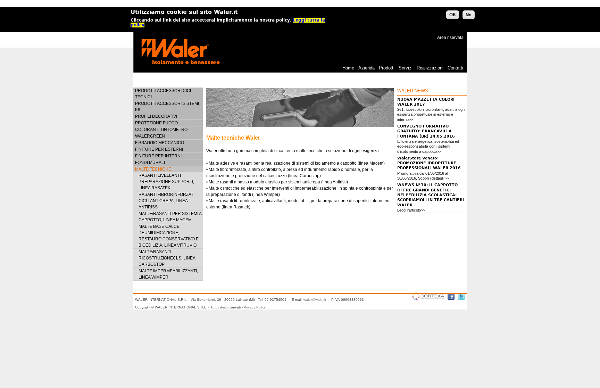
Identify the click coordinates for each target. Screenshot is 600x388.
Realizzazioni (430, 68)
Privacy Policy (255, 307)
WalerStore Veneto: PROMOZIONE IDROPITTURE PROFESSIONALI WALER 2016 (429, 163)
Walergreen (150, 136)
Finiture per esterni (159, 149)
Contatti (455, 68)
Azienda (366, 68)
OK (452, 14)
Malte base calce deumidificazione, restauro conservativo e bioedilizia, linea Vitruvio (169, 236)
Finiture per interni (158, 156)
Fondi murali (150, 162)
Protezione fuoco (156, 123)
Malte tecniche (153, 169)
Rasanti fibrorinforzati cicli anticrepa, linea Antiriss (166, 200)
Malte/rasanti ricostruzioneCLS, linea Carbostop (167, 258)
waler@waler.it (314, 300)
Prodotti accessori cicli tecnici (164, 93)
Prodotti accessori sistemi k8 (167, 106)
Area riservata (450, 37)
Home (348, 68)
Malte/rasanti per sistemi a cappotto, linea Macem (170, 216)
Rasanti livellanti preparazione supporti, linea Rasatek (166, 181)
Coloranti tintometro (161, 129)
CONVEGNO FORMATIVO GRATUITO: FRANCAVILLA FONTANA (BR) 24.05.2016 (426, 131)
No (469, 14)
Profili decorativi (156, 116)
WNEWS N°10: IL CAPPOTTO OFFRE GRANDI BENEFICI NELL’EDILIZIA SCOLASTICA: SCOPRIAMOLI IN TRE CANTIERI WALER (430, 195)
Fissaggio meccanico (159, 142)
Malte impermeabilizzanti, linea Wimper (168, 274)
